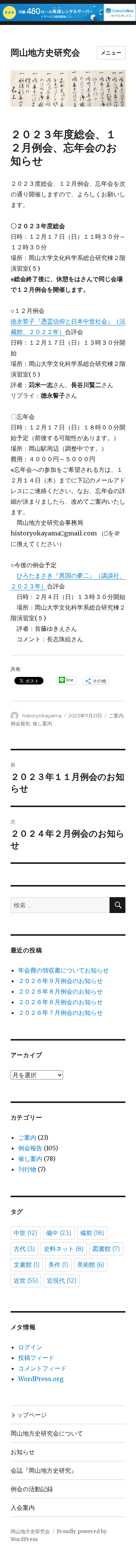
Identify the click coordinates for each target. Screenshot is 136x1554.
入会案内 (23, 1507)
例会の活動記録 (32, 1489)
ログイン (30, 1347)
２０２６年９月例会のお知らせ (60, 981)
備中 (58, 1233)
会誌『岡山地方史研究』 (44, 1470)
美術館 (90, 1264)
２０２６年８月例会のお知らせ (60, 991)
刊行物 (27, 1169)
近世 (26, 1280)
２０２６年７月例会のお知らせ (60, 1012)
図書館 (106, 1248)
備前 (92, 1233)
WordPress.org (40, 1379)
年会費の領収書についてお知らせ (63, 970)
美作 (58, 1264)
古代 (24, 1248)
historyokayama (42, 715)
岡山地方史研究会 (45, 52)
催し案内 (42, 723)
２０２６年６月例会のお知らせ (60, 1002)
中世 (25, 1233)
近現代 (62, 1280)
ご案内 (116, 715)
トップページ (29, 1415)
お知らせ (23, 1452)
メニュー (111, 53)
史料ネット (64, 1248)
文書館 (27, 1264)
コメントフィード (42, 1368)
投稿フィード (36, 1357)
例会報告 (20, 723)
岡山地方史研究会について (47, 1433)
